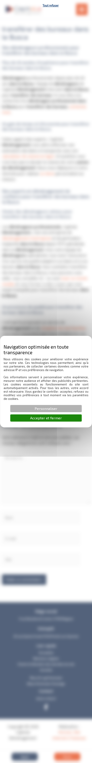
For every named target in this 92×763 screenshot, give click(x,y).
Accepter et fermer (46, 418)
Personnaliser (46, 408)
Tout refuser (51, 5)
